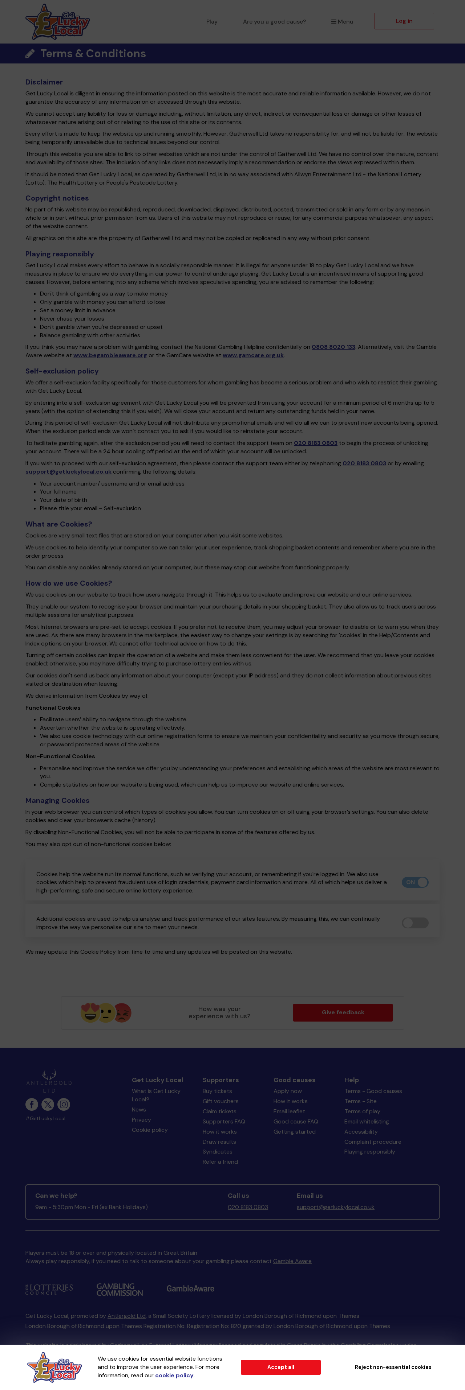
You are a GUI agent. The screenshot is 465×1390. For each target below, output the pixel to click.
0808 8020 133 (333, 347)
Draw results (219, 1142)
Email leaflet (289, 1111)
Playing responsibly (369, 1151)
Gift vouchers (221, 1101)
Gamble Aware (292, 1261)
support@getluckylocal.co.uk (68, 471)
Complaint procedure (372, 1142)
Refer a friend (220, 1162)
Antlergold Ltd (127, 1316)
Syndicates (217, 1151)
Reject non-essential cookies (393, 1367)
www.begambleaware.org (110, 355)
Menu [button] (345, 21)
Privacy (141, 1119)
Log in (404, 21)
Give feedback (343, 1012)
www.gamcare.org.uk (253, 355)
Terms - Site (360, 1101)
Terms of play (362, 1111)
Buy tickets (217, 1091)
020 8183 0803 (315, 443)
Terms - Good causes (373, 1091)
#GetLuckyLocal (45, 1118)
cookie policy (174, 1375)
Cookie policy (150, 1130)
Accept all (280, 1367)
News (139, 1109)
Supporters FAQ (224, 1121)
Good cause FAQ (296, 1121)
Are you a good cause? (274, 21)
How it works (220, 1131)
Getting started (295, 1131)
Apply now (288, 1091)
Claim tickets (219, 1111)
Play (212, 21)
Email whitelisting (366, 1121)
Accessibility (361, 1131)
